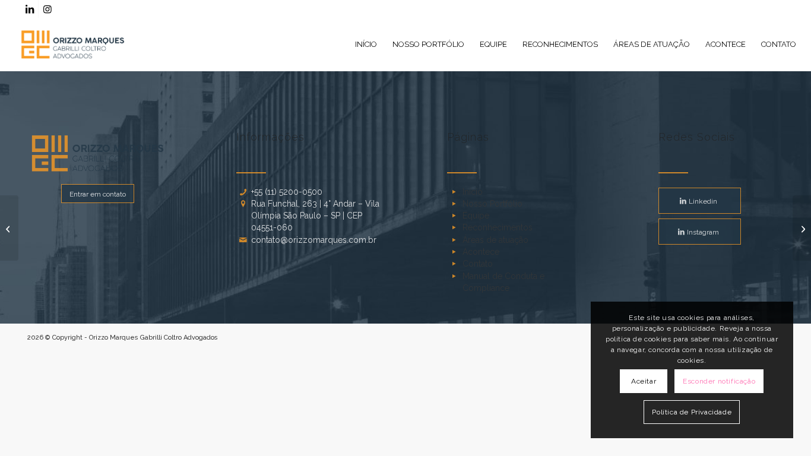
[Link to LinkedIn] (29, 9)
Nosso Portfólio (492, 203)
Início (472, 192)
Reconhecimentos (497, 227)
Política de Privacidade (691, 412)
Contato (477, 263)
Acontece (480, 251)
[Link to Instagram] (47, 9)
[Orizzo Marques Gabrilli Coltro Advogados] (72, 44)
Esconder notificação (719, 381)
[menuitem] (366, 44)
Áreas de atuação (495, 240)
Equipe (475, 215)
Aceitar (643, 381)
